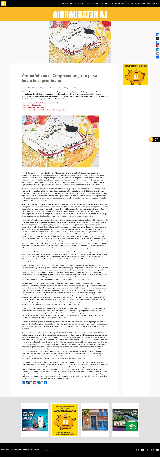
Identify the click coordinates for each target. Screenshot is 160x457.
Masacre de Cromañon (49, 88)
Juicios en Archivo (114, 3)
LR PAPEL (142, 3)
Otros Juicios (125, 3)
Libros (64, 3)
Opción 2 (155, 143)
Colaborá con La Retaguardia (76, 3)
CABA (33, 88)
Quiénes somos (151, 3)
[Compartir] (158, 57)
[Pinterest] (158, 46)
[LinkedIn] (158, 49)
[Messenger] (158, 42)
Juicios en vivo (103, 3)
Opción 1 (155, 142)
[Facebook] (158, 35)
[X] (158, 38)
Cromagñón (39, 88)
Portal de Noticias (92, 3)
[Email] (158, 53)
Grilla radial (135, 3)
